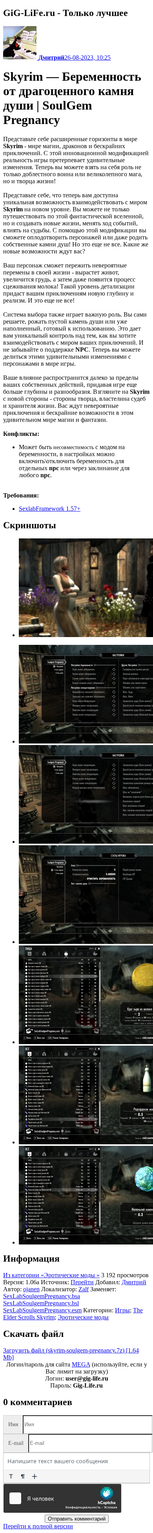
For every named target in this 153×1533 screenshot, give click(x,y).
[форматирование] (11, 1476)
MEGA (81, 1364)
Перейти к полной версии (38, 1526)
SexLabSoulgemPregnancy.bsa (41, 1296)
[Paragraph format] (23, 1476)
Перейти (82, 1282)
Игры (122, 1310)
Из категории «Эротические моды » (51, 1275)
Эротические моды (83, 1317)
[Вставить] (34, 1476)
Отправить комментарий (77, 1519)
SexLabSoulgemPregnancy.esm (42, 1310)
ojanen (31, 1289)
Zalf (83, 1289)
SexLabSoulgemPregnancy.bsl (41, 1303)
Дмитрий (134, 1282)
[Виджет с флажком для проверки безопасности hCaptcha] (62, 1498)
